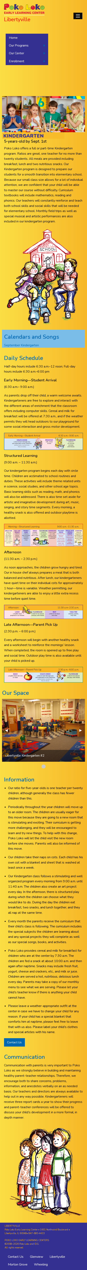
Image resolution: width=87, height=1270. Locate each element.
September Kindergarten (21, 345)
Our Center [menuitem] (16, 53)
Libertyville (57, 1256)
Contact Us (14, 1042)
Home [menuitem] (13, 38)
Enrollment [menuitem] (16, 61)
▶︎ (82, 730)
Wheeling (41, 1264)
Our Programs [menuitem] (19, 45)
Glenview (36, 1256)
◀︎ (8, 730)
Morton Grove (18, 1264)
